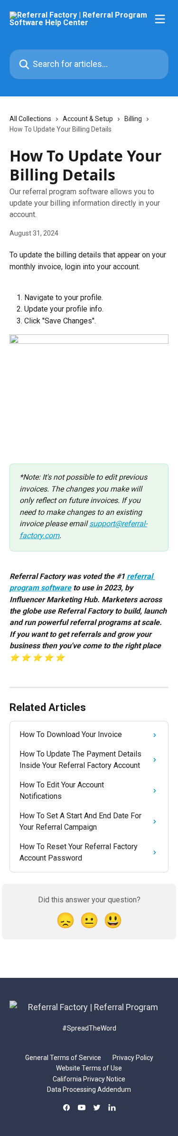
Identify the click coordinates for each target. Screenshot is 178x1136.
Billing (133, 119)
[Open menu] (160, 19)
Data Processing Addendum (89, 1089)
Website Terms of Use (89, 1068)
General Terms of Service (63, 1057)
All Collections (30, 119)
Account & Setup (88, 119)
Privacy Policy (132, 1057)
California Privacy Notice (89, 1079)
